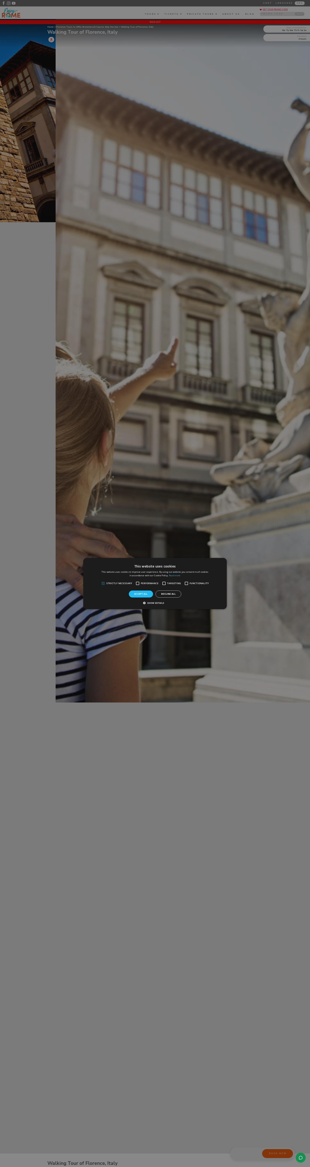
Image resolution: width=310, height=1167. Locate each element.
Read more (174, 575)
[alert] (155, 583)
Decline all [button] (168, 593)
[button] (155, 603)
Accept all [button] (141, 593)
